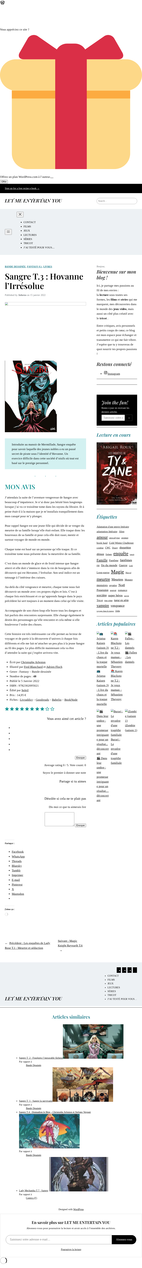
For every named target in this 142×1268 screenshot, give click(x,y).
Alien (121, 531)
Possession (102, 590)
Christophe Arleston (33, 662)
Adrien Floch (54, 667)
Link (131, 566)
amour (102, 537)
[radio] (49, 727)
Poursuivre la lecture (71, 1249)
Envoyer (80, 757)
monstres (102, 585)
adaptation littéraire (107, 531)
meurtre (103, 579)
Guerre (123, 565)
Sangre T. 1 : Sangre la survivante (35, 1100)
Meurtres (117, 579)
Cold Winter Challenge (121, 542)
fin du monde (109, 565)
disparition (125, 547)
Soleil (25, 690)
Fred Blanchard (33, 667)
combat (100, 548)
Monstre (129, 579)
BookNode (71, 699)
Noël (121, 585)
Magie (117, 571)
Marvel (128, 573)
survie (126, 596)
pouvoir (113, 590)
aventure (124, 538)
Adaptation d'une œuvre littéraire (113, 526)
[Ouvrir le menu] (8, 232)
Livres (47, 266)
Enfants (109, 554)
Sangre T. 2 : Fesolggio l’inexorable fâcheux (41, 1057)
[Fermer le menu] (20, 214)
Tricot (100, 600)
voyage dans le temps (105, 611)
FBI (98, 566)
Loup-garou (103, 572)
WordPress (78, 1209)
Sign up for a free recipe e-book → (22, 188)
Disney (115, 548)
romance (122, 590)
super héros (115, 595)
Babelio (56, 699)
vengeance (118, 605)
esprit (132, 554)
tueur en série (121, 600)
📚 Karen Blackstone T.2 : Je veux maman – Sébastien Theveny (117, 685)
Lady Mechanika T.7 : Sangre (33, 1190)
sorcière (102, 595)
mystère (113, 585)
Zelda (117, 611)
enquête (120, 553)
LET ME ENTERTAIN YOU (33, 200)
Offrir (3, 181)
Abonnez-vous (124, 1239)
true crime (108, 600)
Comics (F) (31, 1198)
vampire (103, 605)
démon (100, 554)
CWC (107, 547)
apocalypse (114, 537)
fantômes (126, 560)
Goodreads (42, 699)
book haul (102, 542)
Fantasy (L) (34, 266)
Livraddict (26, 699)
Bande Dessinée (15, 266)
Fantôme (113, 560)
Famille (102, 560)
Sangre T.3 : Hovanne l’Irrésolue (44, 280)
